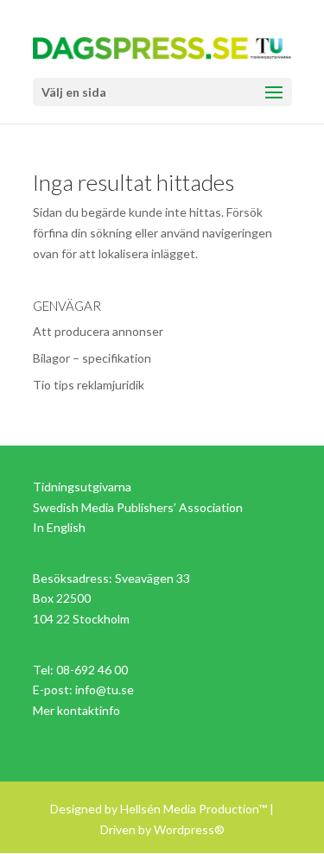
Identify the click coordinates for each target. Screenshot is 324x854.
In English (59, 527)
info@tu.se (104, 689)
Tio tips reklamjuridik (88, 384)
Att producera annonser (98, 331)
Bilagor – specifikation (92, 358)
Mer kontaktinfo (76, 710)
